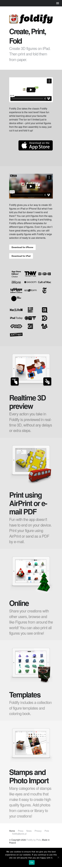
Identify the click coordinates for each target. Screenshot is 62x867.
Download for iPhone (22, 247)
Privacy (38, 830)
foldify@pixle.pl (19, 833)
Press (20, 830)
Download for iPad (21, 256)
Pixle (47, 830)
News (29, 830)
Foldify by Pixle (33, 839)
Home (12, 830)
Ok (31, 862)
